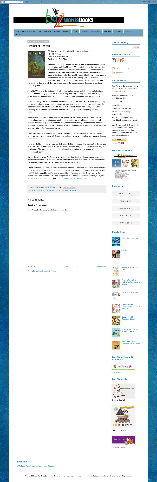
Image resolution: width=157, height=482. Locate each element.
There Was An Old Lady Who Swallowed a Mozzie (131, 282)
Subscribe (47, 31)
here (123, 130)
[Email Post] (60, 187)
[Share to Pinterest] (73, 187)
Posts (117, 68)
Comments (119, 73)
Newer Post (32, 267)
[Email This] (64, 187)
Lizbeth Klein (59, 190)
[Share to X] (69, 187)
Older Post (101, 267)
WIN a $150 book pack (130, 238)
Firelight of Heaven (47, 190)
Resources (84, 31)
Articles (75, 31)
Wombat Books (70, 190)
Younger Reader (125, 208)
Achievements (96, 31)
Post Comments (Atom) (47, 271)
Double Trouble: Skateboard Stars (128, 318)
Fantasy (37, 190)
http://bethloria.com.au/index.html (74, 178)
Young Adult (126, 201)
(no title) (125, 250)
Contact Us (128, 31)
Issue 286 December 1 (122, 150)
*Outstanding (125, 194)
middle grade (126, 216)
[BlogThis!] (66, 187)
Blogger (128, 476)
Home (17, 31)
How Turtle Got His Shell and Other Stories (131, 343)
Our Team (66, 31)
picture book (126, 223)
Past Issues (118, 31)
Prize (39, 31)
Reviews (57, 31)
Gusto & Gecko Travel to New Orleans (130, 330)
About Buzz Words (28, 31)
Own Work (107, 31)
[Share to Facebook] (71, 187)
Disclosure (18, 35)
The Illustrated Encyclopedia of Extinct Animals (131, 307)
